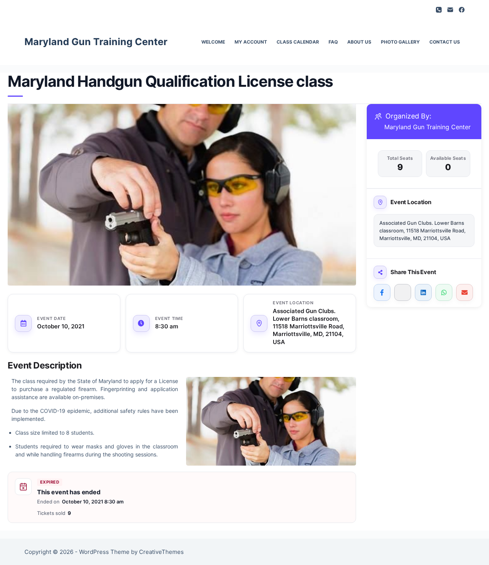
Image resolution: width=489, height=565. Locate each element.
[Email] (450, 10)
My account (251, 42)
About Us (359, 42)
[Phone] (439, 10)
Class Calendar (298, 42)
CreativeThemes (161, 551)
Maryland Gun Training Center (95, 41)
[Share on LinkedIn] (423, 292)
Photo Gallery (400, 42)
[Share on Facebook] (382, 292)
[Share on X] (402, 292)
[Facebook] (462, 10)
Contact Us (444, 42)
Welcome (213, 42)
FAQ (333, 42)
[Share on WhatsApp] (444, 292)
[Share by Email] (464, 292)
